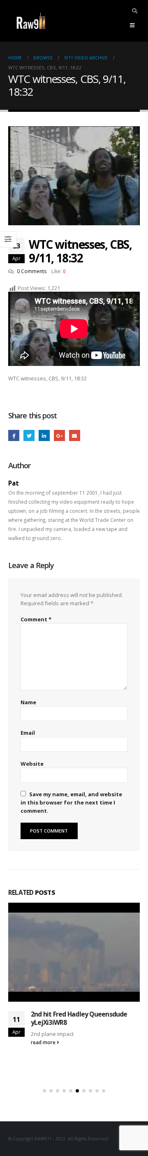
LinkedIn (44, 435)
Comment (36, 619)
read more (44, 1042)
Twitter (29, 435)
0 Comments (32, 271)
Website (32, 763)
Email (74, 435)
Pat (13, 483)
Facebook (13, 435)
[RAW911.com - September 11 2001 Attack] (30, 21)
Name (28, 702)
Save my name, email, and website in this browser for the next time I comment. (71, 802)
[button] (44, 1091)
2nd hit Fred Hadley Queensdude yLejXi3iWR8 (79, 1018)
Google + (59, 435)
